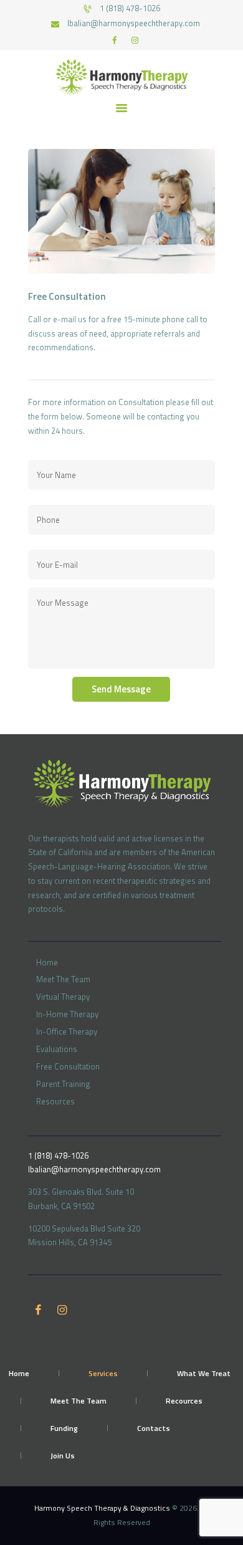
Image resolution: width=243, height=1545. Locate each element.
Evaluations (56, 1049)
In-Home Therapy (67, 1014)
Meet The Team (63, 979)
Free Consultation (68, 1066)
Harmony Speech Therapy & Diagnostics (103, 1508)
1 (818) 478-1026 (58, 1155)
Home (47, 962)
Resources (55, 1101)
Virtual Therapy (63, 996)
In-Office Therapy (66, 1031)
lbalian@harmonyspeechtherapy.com (94, 1169)
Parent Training (63, 1084)
